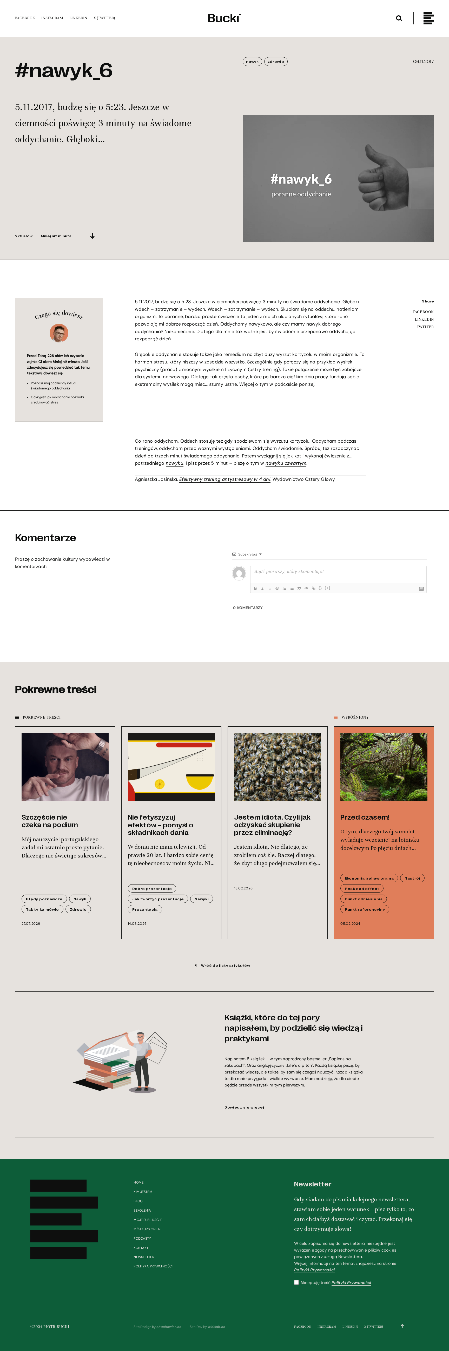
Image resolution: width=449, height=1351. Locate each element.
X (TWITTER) (373, 1326)
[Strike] (277, 588)
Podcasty (142, 1238)
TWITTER (425, 327)
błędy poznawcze (44, 899)
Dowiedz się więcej (244, 1107)
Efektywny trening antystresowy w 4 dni (224, 479)
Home (138, 1182)
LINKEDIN (424, 319)
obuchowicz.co (168, 1327)
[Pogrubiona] (255, 588)
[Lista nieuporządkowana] (291, 588)
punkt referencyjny (365, 909)
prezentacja (145, 909)
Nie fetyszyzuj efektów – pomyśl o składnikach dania (161, 824)
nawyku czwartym (286, 463)
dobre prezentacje (152, 888)
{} (320, 588)
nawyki (202, 899)
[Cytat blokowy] (299, 588)
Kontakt (141, 1248)
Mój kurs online (148, 1229)
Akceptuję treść (335, 1282)
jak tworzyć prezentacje (158, 899)
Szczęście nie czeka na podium (50, 820)
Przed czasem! (364, 817)
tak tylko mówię (42, 909)
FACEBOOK (423, 311)
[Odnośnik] (313, 588)
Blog (138, 1201)
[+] (328, 588)
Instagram (327, 1326)
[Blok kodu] (306, 588)
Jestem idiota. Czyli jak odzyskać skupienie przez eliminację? (272, 824)
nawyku (174, 463)
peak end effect (362, 888)
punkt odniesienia (364, 899)
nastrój (412, 878)
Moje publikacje (148, 1220)
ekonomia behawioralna (369, 878)
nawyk (252, 61)
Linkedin (350, 1326)
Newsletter (144, 1257)
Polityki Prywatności (314, 1270)
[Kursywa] (262, 588)
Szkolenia (142, 1210)
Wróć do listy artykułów (225, 965)
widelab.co (216, 1327)
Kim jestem (143, 1192)
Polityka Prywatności (153, 1266)
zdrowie (276, 61)
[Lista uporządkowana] (284, 588)
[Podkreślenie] (270, 588)
